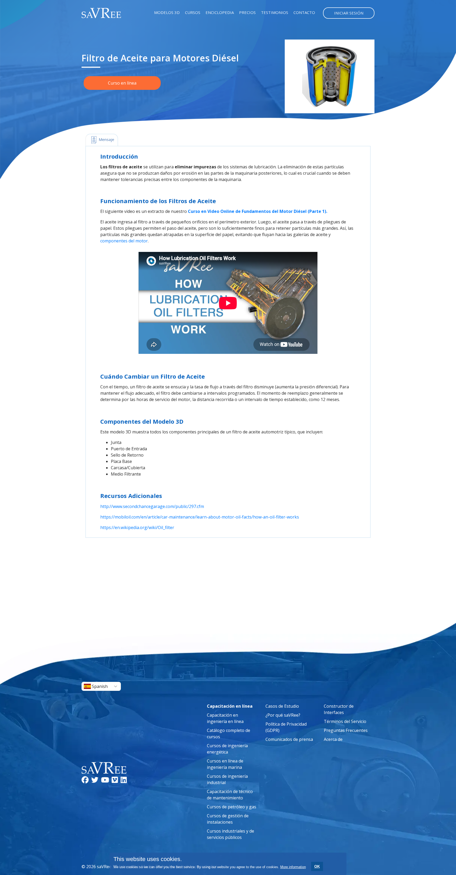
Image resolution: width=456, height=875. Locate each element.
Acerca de (333, 739)
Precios (247, 12)
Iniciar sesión (348, 13)
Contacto (304, 12)
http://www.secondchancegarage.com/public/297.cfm (152, 506)
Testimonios (274, 12)
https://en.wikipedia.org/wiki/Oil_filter (137, 527)
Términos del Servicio (345, 721)
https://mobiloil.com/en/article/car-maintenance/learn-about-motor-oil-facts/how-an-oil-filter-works (199, 517)
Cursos (192, 12)
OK (317, 866)
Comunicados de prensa (289, 739)
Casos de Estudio (282, 706)
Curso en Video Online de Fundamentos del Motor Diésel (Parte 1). (257, 211)
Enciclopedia (220, 12)
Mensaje (106, 139)
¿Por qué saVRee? (282, 715)
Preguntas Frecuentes (346, 730)
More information (293, 867)
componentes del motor (124, 241)
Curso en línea (122, 83)
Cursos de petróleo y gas (231, 807)
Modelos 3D (167, 12)
